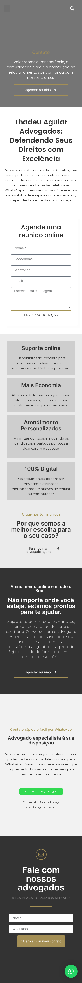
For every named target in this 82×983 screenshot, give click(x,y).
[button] (7, 8)
